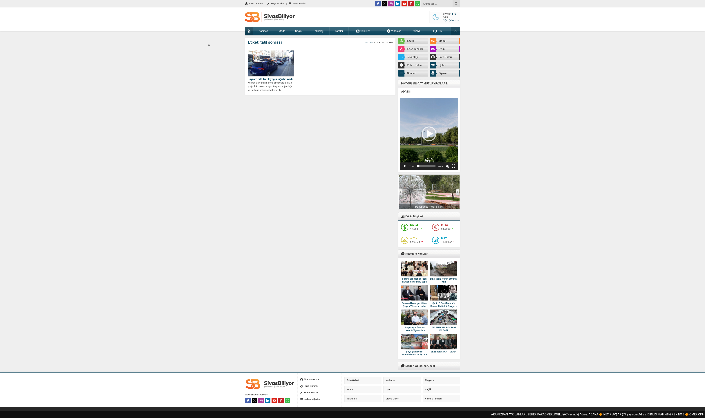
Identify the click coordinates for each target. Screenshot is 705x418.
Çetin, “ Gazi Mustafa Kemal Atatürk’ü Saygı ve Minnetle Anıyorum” (443, 306)
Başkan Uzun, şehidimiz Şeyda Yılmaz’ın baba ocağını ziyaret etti (415, 306)
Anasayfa (369, 42)
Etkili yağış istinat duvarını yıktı (443, 280)
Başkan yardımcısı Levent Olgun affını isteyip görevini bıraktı (414, 330)
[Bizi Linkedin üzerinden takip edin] (397, 3)
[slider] (426, 166)
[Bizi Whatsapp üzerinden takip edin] (417, 3)
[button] (208, 45)
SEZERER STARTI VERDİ (443, 351)
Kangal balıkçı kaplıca (429, 206)
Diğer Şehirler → (451, 20)
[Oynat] (405, 166)
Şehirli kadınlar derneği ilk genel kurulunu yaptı (414, 280)
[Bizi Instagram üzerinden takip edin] (391, 3)
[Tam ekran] (453, 166)
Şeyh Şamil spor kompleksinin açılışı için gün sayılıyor (414, 354)
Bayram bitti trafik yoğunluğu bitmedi (270, 79)
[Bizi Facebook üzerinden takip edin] (378, 3)
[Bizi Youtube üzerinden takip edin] (404, 3)
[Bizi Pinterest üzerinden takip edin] (411, 3)
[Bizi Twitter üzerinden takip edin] (384, 3)
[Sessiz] (447, 166)
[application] (429, 134)
